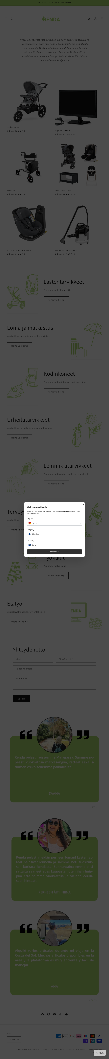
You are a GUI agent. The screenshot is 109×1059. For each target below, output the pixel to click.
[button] (54, 523)
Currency (30, 540)
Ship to (30, 518)
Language (31, 529)
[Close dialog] (83, 504)
